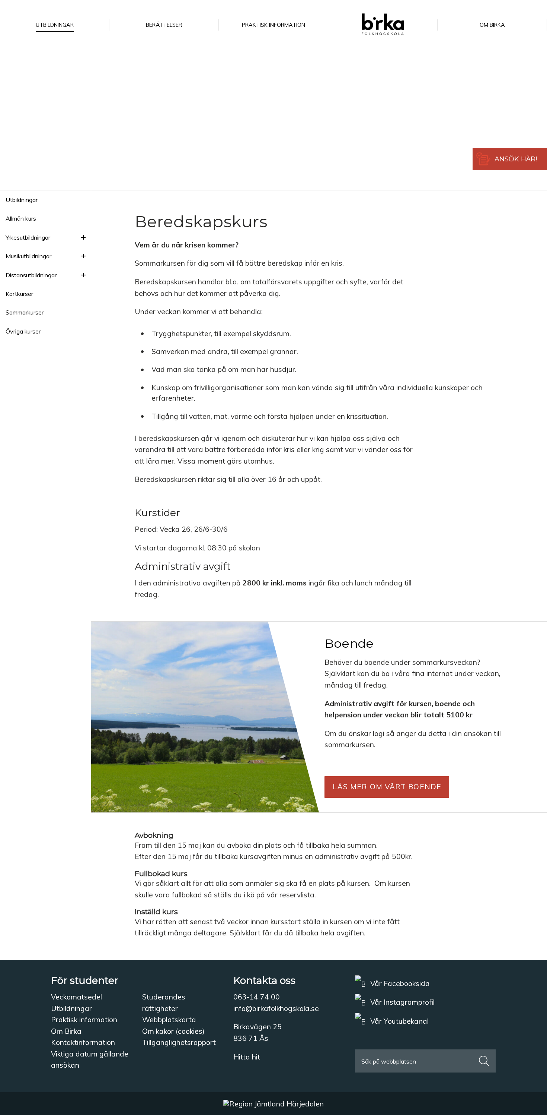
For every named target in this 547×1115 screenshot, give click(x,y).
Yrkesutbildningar (28, 237)
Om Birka (66, 1031)
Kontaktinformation (83, 1042)
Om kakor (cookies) (173, 1031)
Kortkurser (19, 293)
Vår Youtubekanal (398, 1021)
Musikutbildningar (28, 256)
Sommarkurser (25, 312)
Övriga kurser (23, 331)
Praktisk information (84, 1019)
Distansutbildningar (31, 275)
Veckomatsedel (76, 996)
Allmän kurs (21, 218)
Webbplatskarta (169, 1019)
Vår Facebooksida (399, 983)
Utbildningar (22, 199)
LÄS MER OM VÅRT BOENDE (387, 786)
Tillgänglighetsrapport (179, 1042)
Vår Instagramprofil (401, 1002)
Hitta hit (246, 1056)
